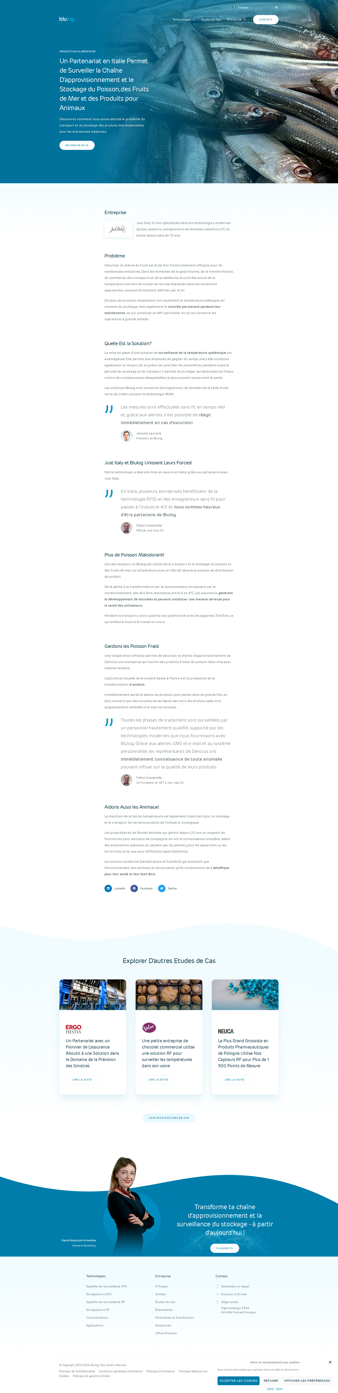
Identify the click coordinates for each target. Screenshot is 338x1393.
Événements (164, 1310)
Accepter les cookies (238, 1381)
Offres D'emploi (166, 1333)
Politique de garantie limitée (91, 1376)
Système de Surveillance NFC (106, 1286)
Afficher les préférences (307, 1381)
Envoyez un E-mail (233, 1294)
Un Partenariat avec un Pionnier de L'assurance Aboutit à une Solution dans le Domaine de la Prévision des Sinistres (92, 1053)
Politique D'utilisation (161, 1371)
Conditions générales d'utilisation (121, 1371)
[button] (330, 1362)
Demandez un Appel (235, 1286)
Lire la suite (82, 1079)
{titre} (270, 1388)
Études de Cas (211, 19)
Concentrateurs (97, 1317)
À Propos (161, 1286)
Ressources (163, 1325)
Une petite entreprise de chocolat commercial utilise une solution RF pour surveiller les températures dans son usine (168, 1053)
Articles (160, 1294)
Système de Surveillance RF (105, 1302)
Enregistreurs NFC (99, 1294)
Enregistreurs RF (98, 1310)
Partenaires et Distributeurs (174, 1317)
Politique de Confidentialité (77, 1371)
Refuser (271, 1381)
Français (242, 7)
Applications (94, 1325)
